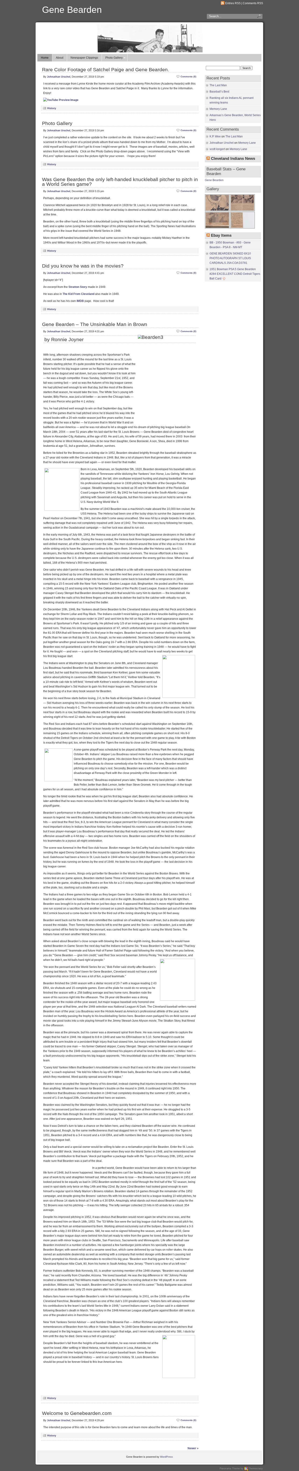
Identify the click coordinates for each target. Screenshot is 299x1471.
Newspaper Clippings (84, 57)
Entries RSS (233, 3)
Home (45, 57)
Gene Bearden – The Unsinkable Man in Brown (94, 324)
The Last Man (218, 85)
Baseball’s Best (219, 91)
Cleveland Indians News (233, 158)
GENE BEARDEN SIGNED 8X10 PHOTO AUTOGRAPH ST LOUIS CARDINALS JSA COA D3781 (230, 258)
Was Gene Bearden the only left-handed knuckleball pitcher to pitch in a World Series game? (120, 182)
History (51, 108)
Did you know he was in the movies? (83, 265)
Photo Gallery (114, 57)
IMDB (80, 301)
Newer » (193, 1448)
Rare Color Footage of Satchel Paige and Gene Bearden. (105, 69)
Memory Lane (218, 109)
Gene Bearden (72, 10)
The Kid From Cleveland (78, 294)
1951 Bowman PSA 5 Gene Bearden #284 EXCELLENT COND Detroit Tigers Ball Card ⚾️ (235, 274)
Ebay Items (221, 235)
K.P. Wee (215, 136)
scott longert (217, 149)
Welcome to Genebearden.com (77, 1413)
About (59, 57)
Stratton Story (77, 287)
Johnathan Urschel (58, 76)
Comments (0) (188, 76)
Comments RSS (253, 3)
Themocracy (255, 1468)
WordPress (166, 1456)
